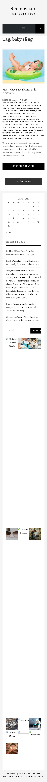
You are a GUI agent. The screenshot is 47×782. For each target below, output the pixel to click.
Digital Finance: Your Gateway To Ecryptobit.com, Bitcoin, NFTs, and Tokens (21, 307)
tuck (35, 135)
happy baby (37, 122)
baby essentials (11, 108)
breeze (26, 122)
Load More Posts (23, 181)
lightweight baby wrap (16, 127)
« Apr (8, 232)
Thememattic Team (32, 777)
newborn (8, 135)
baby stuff (16, 114)
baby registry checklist (21, 111)
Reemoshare (23, 8)
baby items (27, 108)
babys (21, 116)
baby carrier (16, 105)
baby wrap (28, 114)
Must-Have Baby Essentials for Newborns (20, 91)
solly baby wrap (23, 135)
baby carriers (33, 105)
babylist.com (10, 116)
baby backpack (24, 103)
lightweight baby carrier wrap (20, 124)
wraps (28, 138)
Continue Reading (23, 166)
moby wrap (29, 133)
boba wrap (15, 122)
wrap (21, 138)
